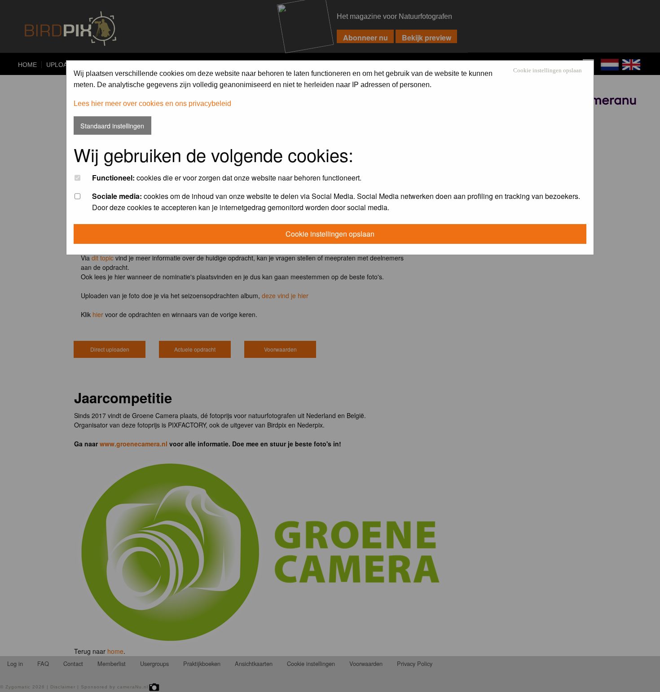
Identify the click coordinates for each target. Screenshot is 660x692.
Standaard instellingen (112, 125)
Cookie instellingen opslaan (547, 71)
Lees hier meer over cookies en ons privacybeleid (152, 103)
